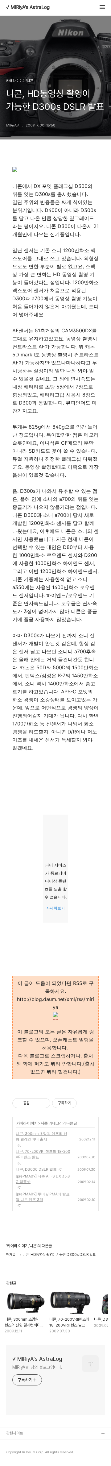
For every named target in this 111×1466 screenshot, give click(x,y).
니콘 (44, 1123)
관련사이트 (14, 1433)
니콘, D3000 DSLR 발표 (36, 1169)
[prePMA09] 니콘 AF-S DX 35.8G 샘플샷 (43, 1179)
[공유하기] (35, 1103)
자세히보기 (55, 908)
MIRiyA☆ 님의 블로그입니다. (37, 1367)
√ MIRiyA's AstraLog (28, 7)
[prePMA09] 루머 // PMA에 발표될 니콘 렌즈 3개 (43, 1197)
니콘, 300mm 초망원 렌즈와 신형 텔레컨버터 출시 (41, 1136)
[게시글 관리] (43, 1103)
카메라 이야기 (26, 1123)
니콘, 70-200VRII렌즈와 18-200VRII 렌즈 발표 (43, 1154)
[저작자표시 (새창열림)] (79, 1103)
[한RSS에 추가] (55, 1015)
